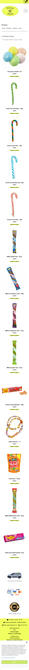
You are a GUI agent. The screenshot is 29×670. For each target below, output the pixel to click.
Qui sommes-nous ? (14, 628)
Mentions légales (14, 631)
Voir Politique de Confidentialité (8, 657)
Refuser (14, 666)
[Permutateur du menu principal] (25, 11)
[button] (26, 642)
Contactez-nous (14, 636)
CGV (14, 630)
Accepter (14, 662)
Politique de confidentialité (14, 633)
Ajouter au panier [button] (14, 76)
